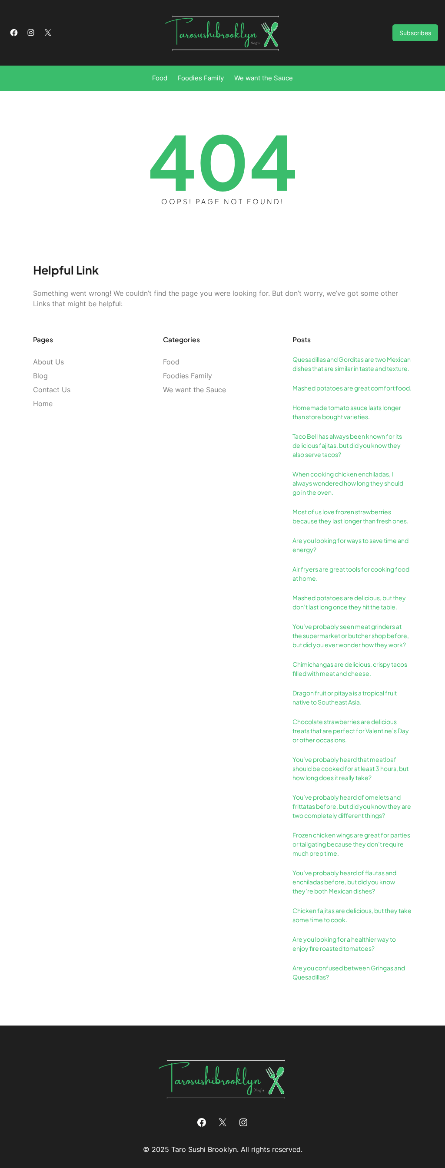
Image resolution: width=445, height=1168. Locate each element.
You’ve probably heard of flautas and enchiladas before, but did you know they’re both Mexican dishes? (344, 882)
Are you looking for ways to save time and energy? (350, 544)
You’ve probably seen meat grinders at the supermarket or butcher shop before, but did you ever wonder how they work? (350, 635)
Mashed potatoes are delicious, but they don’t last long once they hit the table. (349, 602)
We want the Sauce (194, 389)
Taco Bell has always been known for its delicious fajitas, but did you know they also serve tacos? (347, 445)
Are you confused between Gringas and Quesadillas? (348, 972)
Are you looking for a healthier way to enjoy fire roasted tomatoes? (344, 943)
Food (171, 361)
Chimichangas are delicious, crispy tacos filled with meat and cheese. (349, 668)
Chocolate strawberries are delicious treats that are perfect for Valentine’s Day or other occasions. (350, 731)
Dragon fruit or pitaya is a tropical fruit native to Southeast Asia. (344, 697)
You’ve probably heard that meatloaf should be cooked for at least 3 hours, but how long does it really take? (350, 768)
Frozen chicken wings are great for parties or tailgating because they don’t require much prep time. (351, 844)
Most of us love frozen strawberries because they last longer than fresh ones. (350, 516)
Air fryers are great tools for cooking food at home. (350, 573)
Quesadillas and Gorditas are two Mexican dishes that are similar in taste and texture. (351, 363)
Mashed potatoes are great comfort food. (352, 388)
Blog (40, 375)
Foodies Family (187, 375)
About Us (48, 361)
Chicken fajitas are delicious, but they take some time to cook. (352, 915)
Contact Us (51, 389)
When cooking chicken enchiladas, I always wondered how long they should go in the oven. (347, 483)
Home (43, 403)
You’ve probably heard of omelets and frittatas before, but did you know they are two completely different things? (351, 806)
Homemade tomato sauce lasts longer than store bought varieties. (346, 412)
